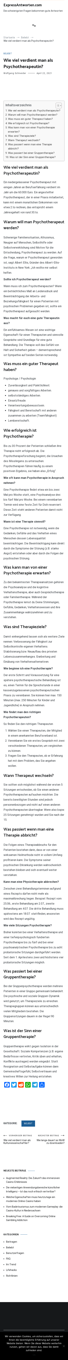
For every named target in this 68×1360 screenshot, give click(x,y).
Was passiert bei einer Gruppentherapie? (31, 153)
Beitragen (11, 1241)
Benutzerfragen (15, 1253)
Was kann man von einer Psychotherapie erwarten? (31, 129)
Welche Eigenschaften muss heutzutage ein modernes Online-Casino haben (30, 1199)
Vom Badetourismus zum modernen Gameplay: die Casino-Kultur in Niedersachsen (34, 1208)
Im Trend (11, 1264)
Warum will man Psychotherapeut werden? (32, 114)
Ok (34, 1354)
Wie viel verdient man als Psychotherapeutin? (34, 110)
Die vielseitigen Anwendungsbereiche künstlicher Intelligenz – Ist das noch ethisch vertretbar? (33, 1189)
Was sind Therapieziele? (22, 135)
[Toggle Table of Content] (57, 105)
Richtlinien (12, 1275)
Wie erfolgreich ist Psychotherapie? (28, 123)
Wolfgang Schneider (14, 73)
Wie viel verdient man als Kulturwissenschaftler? (17, 1139)
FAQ (8, 1258)
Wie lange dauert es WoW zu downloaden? (51, 1139)
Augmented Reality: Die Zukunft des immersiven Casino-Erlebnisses (33, 1180)
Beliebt (7, 53)
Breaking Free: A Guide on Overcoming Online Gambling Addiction (30, 1218)
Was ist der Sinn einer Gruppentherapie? (33, 157)
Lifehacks (11, 1270)
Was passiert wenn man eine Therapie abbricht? (30, 146)
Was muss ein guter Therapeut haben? (30, 119)
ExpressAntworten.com (22, 5)
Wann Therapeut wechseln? (24, 140)
